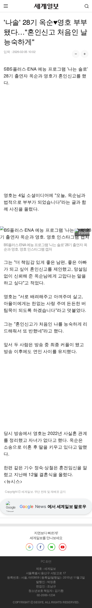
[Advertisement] (46, 139)
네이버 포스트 (51, 547)
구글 (29, 547)
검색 (86, 6)
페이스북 (40, 547)
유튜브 (62, 547)
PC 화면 (46, 561)
